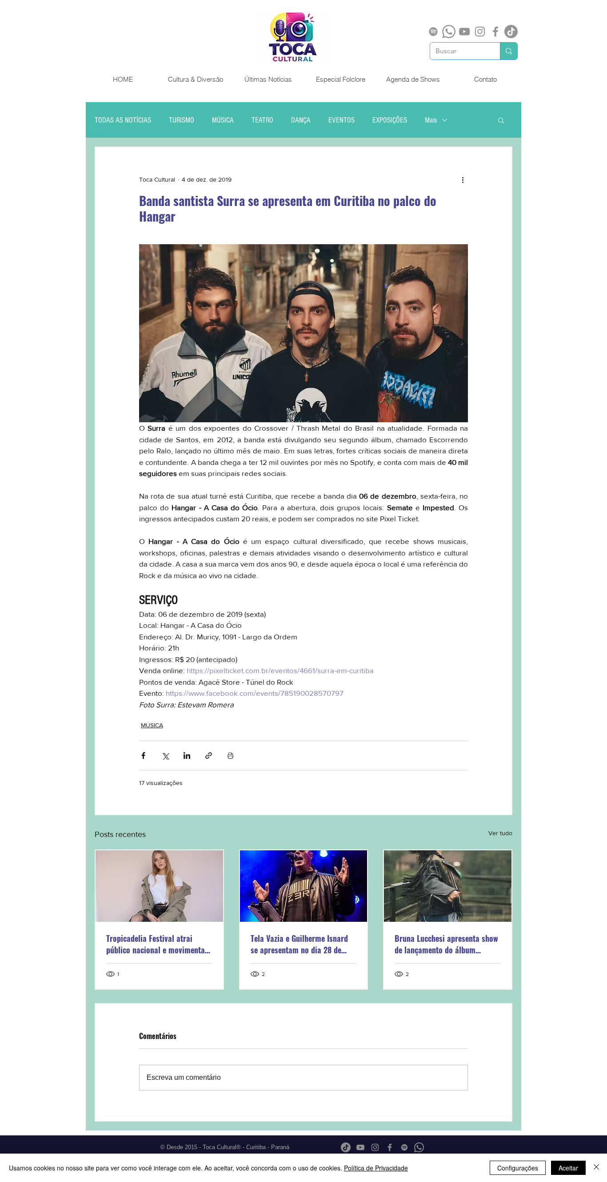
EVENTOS (341, 120)
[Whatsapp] (448, 31)
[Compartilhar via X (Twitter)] (165, 755)
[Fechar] (596, 1168)
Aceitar (568, 1167)
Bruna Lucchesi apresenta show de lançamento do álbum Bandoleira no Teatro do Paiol (446, 944)
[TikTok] (511, 31)
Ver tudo (500, 833)
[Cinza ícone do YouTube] (464, 31)
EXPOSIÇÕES (389, 120)
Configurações (517, 1167)
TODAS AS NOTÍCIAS (123, 120)
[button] (501, 119)
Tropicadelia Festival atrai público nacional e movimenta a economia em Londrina (158, 944)
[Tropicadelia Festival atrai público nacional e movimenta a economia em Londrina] (159, 886)
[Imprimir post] (230, 755)
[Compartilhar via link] (208, 755)
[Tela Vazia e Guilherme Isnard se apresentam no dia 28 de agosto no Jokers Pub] (303, 886)
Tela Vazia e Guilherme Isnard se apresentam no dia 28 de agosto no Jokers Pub (299, 944)
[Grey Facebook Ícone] (495, 31)
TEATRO (262, 120)
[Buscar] (508, 51)
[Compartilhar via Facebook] (143, 755)
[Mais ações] (462, 179)
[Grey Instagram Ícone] (480, 31)
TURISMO (181, 120)
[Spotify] (433, 31)
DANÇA (301, 120)
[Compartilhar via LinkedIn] (187, 755)
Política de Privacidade (376, 1167)
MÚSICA (223, 120)
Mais (431, 120)
